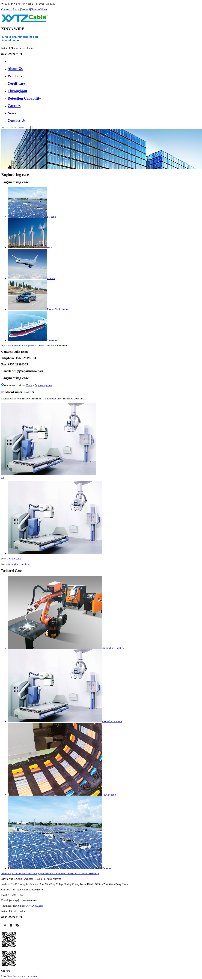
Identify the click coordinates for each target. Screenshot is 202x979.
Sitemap (35, 9)
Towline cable (14, 558)
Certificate (16, 83)
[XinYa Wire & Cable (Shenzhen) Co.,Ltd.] (24, 20)
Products (15, 76)
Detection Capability (24, 98)
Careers (14, 106)
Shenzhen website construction (22, 976)
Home (29, 385)
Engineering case (43, 385)
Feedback (25, 9)
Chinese (43, 9)
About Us (15, 69)
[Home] (9, 61)
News (12, 113)
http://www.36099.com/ (32, 905)
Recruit (16, 9)
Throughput (17, 91)
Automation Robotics (18, 564)
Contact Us (6, 9)
